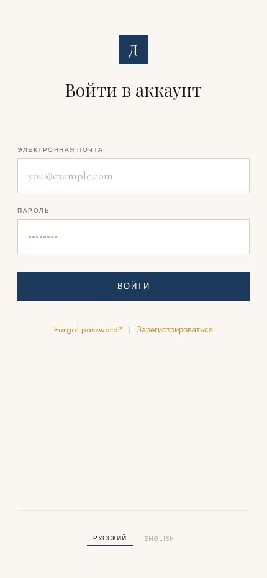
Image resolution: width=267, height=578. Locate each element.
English (159, 539)
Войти (133, 286)
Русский (110, 538)
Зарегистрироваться (175, 329)
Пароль (33, 211)
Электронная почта (60, 150)
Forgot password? (88, 329)
